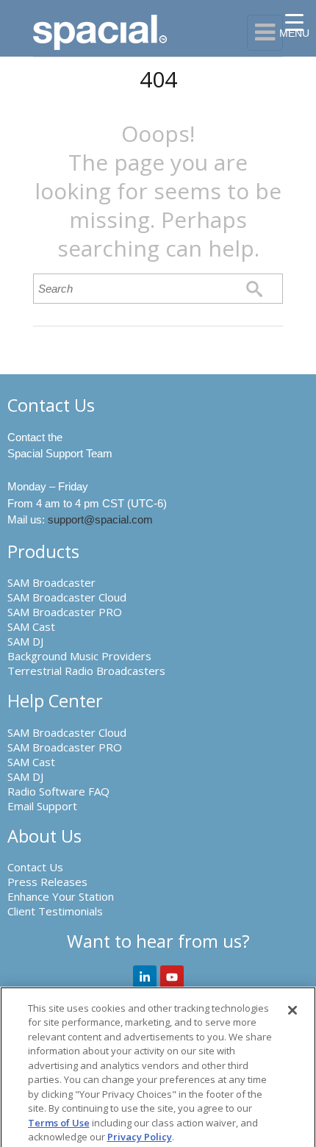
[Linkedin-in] (145, 977)
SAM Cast (31, 626)
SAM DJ (25, 641)
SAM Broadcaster (51, 582)
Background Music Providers (79, 655)
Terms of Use (59, 1122)
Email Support (42, 805)
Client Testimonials (55, 911)
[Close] (292, 1010)
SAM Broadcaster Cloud (66, 597)
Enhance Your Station (60, 896)
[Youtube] (172, 977)
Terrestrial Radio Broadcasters (86, 670)
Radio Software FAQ (58, 791)
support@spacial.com (100, 519)
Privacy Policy (139, 1136)
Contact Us (35, 867)
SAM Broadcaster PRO (64, 611)
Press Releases (47, 881)
